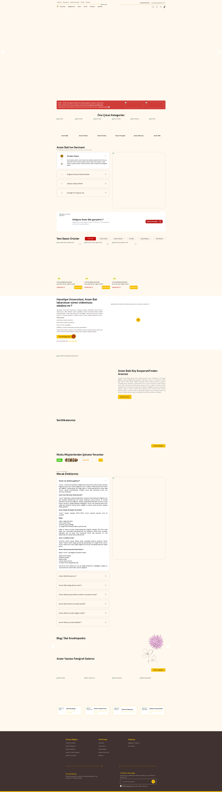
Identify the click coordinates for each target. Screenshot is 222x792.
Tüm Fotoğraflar (158, 670)
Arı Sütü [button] (131, 238)
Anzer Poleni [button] (103, 238)
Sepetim (101, 755)
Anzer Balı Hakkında (67, 341)
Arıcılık (85, 6)
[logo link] (111, 5)
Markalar (88, 2)
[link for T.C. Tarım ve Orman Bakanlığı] (89, 433)
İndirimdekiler (102, 749)
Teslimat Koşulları (71, 743)
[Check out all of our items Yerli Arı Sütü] (102, 127)
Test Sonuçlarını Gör (64, 336)
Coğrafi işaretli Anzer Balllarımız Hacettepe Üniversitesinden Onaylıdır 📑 (84, 107)
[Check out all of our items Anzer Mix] (157, 127)
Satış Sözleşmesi (70, 749)
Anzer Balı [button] (90, 238)
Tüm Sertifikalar (158, 446)
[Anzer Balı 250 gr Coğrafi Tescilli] (69, 261)
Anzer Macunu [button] (145, 238)
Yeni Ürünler (102, 746)
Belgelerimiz (71, 6)
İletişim (82, 2)
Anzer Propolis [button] (118, 238)
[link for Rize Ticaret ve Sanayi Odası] (111, 433)
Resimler (92, 6)
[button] (109, 665)
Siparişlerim (66, 2)
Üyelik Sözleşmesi (71, 746)
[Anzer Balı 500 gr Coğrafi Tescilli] (97, 261)
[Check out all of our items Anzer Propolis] (120, 127)
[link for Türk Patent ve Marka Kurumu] (133, 433)
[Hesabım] (161, 7)
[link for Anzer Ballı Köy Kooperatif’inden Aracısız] (84, 384)
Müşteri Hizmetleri (74, 2)
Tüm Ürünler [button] (159, 238)
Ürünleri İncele (124, 397)
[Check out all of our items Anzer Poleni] (83, 127)
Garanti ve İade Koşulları (72, 752)
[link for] (111, 52)
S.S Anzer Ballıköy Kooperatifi (64, 282)
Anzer (79, 6)
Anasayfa (59, 2)
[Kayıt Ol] (153, 788)
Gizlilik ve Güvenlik (71, 755)
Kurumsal (62, 6)
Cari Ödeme (131, 746)
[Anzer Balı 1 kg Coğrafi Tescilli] (125, 261)
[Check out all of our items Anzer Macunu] (139, 127)
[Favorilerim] (157, 7)
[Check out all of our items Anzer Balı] (65, 127)
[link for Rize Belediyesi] (67, 433)
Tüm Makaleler (158, 647)
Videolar (100, 6)
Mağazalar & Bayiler (133, 743)
